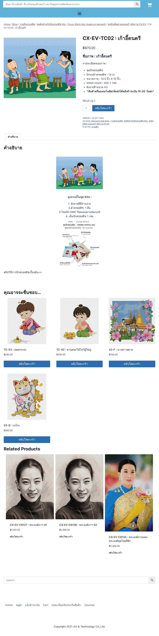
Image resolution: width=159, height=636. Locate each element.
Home (9, 605)
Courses (89, 605)
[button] (79, 13)
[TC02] (40, 68)
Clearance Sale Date (100, 121)
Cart (45, 605)
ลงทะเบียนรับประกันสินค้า (66, 605)
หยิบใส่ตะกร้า (103, 108)
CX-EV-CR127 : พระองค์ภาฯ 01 (28, 524)
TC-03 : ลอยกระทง (15, 349)
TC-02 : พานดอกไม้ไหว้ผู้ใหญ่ (73, 349)
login (19, 605)
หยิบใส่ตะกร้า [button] (27, 363)
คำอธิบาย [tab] (13, 136)
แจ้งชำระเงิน (32, 605)
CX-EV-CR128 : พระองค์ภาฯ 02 (78, 524)
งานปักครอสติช (116, 121)
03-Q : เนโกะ (12, 425)
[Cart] (149, 5)
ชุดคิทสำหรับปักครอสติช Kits (136, 121)
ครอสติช (95, 127)
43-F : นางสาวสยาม (121, 349)
